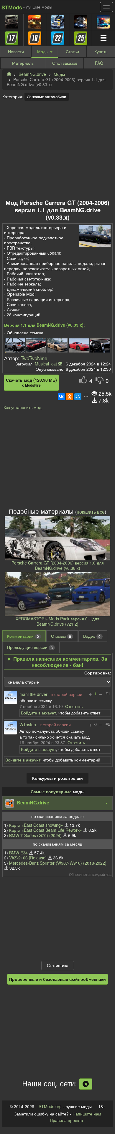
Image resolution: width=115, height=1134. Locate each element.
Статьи (72, 51)
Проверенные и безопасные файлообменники (57, 979)
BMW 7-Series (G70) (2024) (35, 835)
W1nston (27, 724)
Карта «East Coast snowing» (36, 825)
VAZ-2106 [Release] (28, 858)
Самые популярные (51, 791)
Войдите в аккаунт (38, 713)
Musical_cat (46, 364)
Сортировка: (97, 673)
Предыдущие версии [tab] (30, 647)
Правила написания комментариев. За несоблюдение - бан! (60, 662)
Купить (100, 51)
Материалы (23, 63)
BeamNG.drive (32, 74)
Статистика (57, 965)
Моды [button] (43, 51)
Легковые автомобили (46, 96)
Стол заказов (64, 63)
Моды (59, 74)
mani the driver (33, 694)
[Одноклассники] (69, 396)
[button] (57, 803)
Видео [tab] (92, 636)
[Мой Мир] (77, 396)
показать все (91, 511)
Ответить (74, 706)
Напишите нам (87, 1114)
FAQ (99, 63)
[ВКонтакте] (61, 396)
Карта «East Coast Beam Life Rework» (45, 830)
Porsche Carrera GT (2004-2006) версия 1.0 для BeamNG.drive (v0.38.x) (58, 565)
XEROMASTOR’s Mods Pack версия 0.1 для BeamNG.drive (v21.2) (57, 621)
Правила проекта (66, 1120)
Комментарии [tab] (23, 636)
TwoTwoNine (34, 358)
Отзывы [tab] (61, 636)
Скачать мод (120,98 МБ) (31, 382)
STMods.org (50, 1106)
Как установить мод (22, 407)
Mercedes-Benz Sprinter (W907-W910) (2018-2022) (57, 863)
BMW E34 (18, 853)
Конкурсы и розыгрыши (57, 778)
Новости (16, 51)
